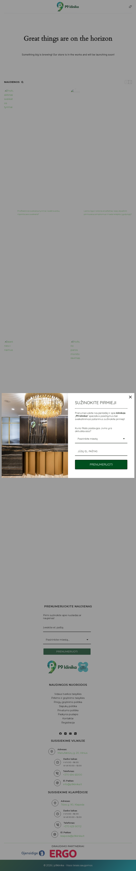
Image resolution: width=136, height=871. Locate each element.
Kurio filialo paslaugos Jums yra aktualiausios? (93, 430)
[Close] (130, 397)
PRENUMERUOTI (101, 464)
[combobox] (101, 439)
